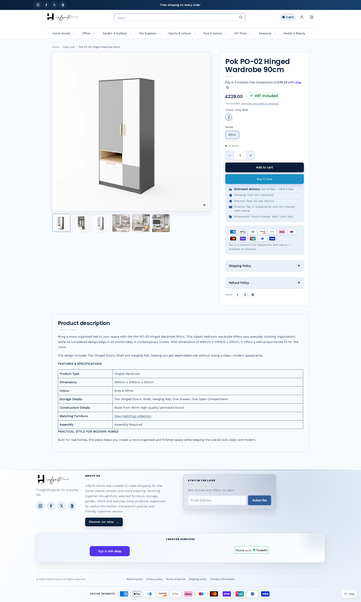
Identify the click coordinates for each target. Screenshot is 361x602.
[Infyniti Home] (62, 17)
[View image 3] (101, 223)
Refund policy (135, 579)
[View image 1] (61, 223)
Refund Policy (239, 283)
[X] (54, 5)
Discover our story (104, 522)
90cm (232, 134)
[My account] (302, 17)
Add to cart (264, 167)
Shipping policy (198, 579)
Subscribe (259, 500)
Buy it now (264, 179)
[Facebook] (46, 5)
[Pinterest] (62, 5)
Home (55, 47)
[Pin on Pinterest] (253, 295)
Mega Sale (69, 47)
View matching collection (132, 416)
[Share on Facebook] (237, 295)
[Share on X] (245, 295)
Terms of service (176, 579)
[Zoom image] (204, 205)
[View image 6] (161, 223)
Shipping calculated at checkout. (260, 103)
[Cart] (311, 17)
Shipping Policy (240, 266)
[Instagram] (38, 5)
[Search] (240, 17)
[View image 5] (141, 223)
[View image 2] (81, 223)
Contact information (222, 579)
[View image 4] (121, 223)
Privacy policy (154, 579)
